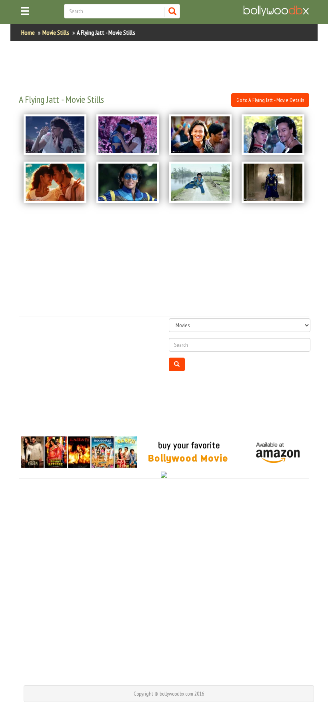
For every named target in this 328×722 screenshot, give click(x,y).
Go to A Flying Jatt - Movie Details (270, 100)
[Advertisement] (164, 67)
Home (28, 32)
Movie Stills (55, 32)
